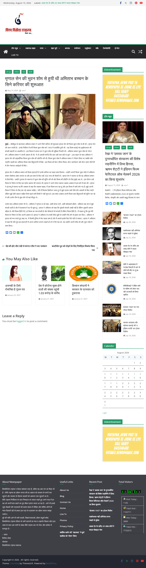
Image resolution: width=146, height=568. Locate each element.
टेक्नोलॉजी (106, 48)
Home (63, 508)
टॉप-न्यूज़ (14, 48)
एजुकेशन (88, 48)
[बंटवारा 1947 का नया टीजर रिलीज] (112, 310)
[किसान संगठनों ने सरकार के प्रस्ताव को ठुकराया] (83, 267)
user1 (24, 90)
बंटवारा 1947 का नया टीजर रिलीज (131, 308)
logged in (21, 321)
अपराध (67, 48)
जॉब (97, 48)
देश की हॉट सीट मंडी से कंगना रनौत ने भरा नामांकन (26, 246)
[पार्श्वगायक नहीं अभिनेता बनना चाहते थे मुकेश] (112, 234)
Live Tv (15, 55)
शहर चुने (54, 48)
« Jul (105, 412)
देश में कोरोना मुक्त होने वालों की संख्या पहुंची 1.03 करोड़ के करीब (49, 289)
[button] (19, 48)
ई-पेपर (117, 48)
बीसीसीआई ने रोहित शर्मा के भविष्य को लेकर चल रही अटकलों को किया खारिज (131, 290)
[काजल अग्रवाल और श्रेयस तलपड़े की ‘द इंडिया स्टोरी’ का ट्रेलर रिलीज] (112, 329)
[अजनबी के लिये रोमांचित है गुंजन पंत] (16, 267)
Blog (62, 496)
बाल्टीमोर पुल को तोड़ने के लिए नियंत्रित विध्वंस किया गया (73, 248)
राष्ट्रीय (30, 72)
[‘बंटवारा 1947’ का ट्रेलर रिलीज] (112, 218)
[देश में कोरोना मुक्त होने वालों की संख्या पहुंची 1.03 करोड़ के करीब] (50, 267)
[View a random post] (140, 51)
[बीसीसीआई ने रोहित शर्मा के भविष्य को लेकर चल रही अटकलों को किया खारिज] (112, 292)
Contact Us (65, 502)
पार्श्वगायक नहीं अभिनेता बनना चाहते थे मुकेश (131, 232)
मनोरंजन (77, 48)
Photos (63, 520)
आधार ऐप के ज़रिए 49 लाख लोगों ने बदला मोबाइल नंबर (60, 3)
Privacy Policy (66, 526)
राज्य (41, 48)
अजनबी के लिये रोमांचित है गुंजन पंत (15, 287)
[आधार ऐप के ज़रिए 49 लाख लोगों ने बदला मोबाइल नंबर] (112, 251)
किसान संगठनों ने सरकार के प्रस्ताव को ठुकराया (83, 289)
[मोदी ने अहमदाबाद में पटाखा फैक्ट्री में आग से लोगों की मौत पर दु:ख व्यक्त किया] (112, 271)
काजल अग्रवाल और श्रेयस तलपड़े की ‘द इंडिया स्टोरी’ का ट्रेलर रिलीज (131, 327)
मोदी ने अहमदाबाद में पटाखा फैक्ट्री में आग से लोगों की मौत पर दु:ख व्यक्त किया (131, 269)
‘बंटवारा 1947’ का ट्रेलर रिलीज (132, 216)
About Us (64, 490)
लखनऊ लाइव (30, 48)
